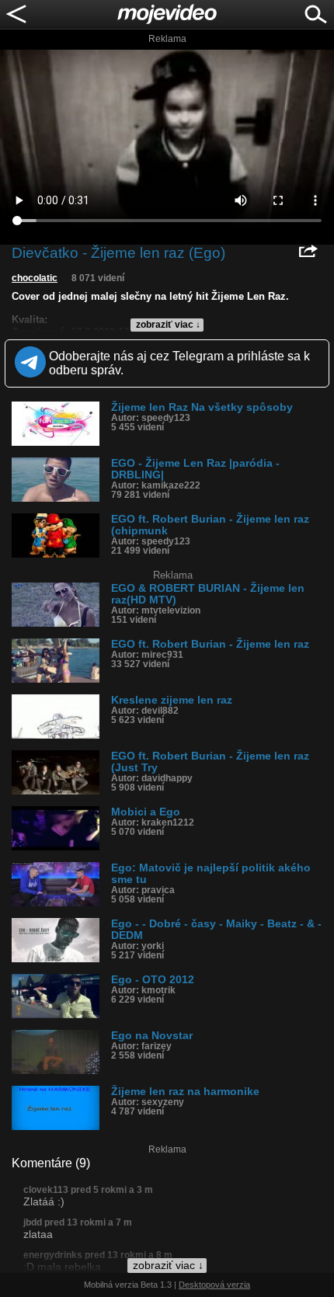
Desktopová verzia (214, 1284)
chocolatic (34, 278)
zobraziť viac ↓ (168, 324)
